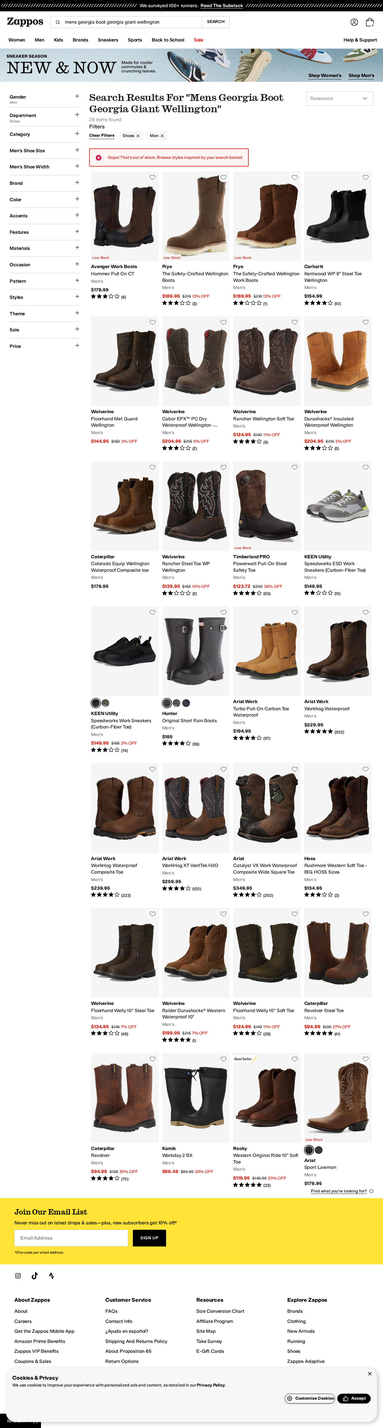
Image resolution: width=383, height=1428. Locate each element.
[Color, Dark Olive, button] (176, 703)
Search (216, 21)
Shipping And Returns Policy (136, 1341)
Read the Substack (221, 5)
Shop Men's (361, 75)
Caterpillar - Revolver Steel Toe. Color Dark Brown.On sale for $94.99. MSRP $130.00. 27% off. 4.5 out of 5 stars (338, 975)
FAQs (111, 1311)
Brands (295, 1311)
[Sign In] (354, 22)
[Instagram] (18, 1275)
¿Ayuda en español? (126, 1331)
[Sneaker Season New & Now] (191, 65)
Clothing (296, 1321)
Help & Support (360, 40)
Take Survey (209, 1341)
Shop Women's (325, 75)
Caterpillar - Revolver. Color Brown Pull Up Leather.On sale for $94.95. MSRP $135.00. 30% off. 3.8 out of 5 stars (125, 1121)
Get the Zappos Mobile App (44, 1331)
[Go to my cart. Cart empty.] (370, 22)
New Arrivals (301, 1331)
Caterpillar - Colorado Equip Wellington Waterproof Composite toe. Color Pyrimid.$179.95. (125, 529)
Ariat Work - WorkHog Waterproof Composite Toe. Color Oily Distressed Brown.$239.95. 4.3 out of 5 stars (125, 830)
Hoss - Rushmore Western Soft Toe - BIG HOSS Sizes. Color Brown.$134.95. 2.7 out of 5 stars (338, 830)
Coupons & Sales (32, 1361)
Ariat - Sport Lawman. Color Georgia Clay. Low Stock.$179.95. (338, 1121)
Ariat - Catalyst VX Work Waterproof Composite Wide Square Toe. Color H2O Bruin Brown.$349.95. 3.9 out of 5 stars (267, 830)
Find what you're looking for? (339, 1191)
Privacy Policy (211, 1385)
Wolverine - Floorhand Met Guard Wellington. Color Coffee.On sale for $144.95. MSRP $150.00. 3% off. (125, 384)
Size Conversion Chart (220, 1311)
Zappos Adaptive (306, 1361)
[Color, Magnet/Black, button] (105, 703)
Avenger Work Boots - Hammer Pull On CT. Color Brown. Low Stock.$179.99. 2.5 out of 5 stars (125, 239)
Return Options (122, 1361)
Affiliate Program (214, 1321)
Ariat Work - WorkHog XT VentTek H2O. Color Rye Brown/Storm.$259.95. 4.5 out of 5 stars (196, 830)
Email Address (36, 1238)
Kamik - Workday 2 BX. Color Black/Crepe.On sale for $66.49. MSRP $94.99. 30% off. (196, 1121)
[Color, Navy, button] (186, 703)
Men (154, 135)
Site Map (206, 1331)
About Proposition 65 (128, 1351)
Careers (23, 1321)
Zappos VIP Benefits (36, 1351)
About (21, 1311)
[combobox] (126, 22)
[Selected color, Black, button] (167, 703)
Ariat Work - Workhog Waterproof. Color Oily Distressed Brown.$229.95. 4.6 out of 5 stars (338, 680)
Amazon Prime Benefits (39, 1341)
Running (296, 1341)
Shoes (128, 135)
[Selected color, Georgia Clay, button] (309, 1150)
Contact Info (118, 1321)
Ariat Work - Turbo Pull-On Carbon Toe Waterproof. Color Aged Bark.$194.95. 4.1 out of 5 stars (267, 680)
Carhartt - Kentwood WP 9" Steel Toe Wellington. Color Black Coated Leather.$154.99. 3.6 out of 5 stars (338, 239)
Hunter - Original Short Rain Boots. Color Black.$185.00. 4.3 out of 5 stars (196, 680)
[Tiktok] (34, 1275)
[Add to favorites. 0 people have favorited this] (152, 177)
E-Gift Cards (210, 1351)
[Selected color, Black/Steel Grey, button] (96, 703)
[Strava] (51, 1275)
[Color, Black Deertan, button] (318, 1150)
